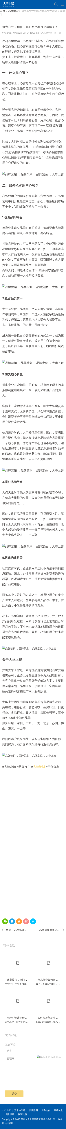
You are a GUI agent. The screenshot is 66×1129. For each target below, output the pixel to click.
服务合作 (45, 1110)
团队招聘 (10, 1114)
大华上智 (6, 1110)
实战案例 (33, 1110)
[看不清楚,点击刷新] (49, 1058)
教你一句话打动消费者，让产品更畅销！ (14, 929)
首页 (2, 10)
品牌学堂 (13, 10)
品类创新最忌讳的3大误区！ (51, 929)
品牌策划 (39, 767)
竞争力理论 (19, 1110)
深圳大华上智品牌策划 (32, 1119)
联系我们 (22, 1114)
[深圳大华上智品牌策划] (8, 4)
